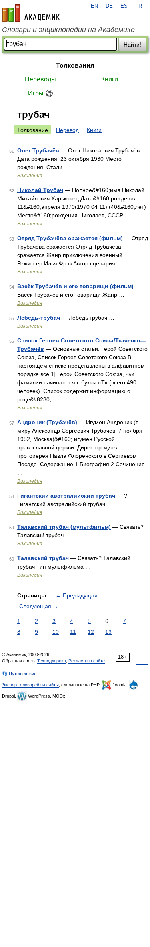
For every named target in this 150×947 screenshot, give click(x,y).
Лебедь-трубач (38, 317)
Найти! (132, 44)
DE (109, 6)
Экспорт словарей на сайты (30, 684)
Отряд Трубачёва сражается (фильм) (70, 238)
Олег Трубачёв (38, 150)
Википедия (29, 175)
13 (108, 632)
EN (94, 6)
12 (91, 632)
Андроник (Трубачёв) (47, 422)
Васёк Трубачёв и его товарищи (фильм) (75, 286)
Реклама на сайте (86, 660)
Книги (109, 79)
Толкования (75, 65)
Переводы (40, 79)
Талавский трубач (43, 558)
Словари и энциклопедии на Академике (68, 30)
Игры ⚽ (40, 93)
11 (73, 632)
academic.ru (31, 13)
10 (55, 632)
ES (124, 6)
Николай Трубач (40, 190)
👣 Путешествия (19, 673)
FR (138, 6)
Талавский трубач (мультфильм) (64, 527)
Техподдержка (51, 660)
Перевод (67, 130)
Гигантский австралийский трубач (66, 495)
